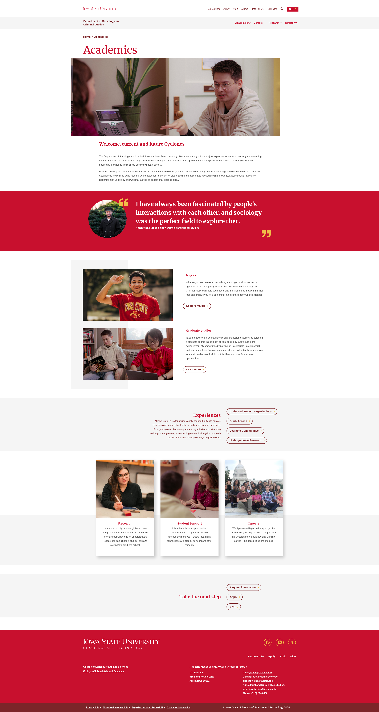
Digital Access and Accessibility (148, 707)
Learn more (193, 369)
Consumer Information (178, 707)
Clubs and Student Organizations (251, 411)
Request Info (213, 9)
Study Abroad (238, 421)
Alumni (245, 9)
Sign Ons (272, 9)
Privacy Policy (93, 707)
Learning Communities (244, 430)
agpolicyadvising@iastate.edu (260, 689)
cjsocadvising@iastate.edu (258, 681)
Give (291, 9)
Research (125, 523)
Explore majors (195, 305)
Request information (243, 587)
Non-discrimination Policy (116, 707)
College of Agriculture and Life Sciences (105, 667)
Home (87, 36)
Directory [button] (290, 23)
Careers (258, 23)
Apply (226, 9)
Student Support (189, 523)
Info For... (257, 9)
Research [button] (274, 23)
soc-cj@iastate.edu (261, 672)
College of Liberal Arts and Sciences (103, 671)
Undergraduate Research (245, 440)
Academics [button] (241, 23)
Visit (235, 9)
